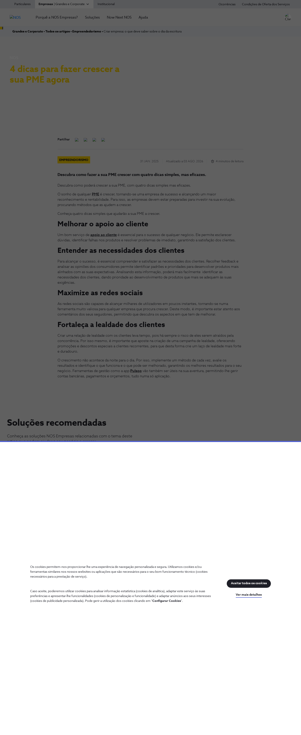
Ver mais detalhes (249, 594)
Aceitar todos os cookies (249, 583)
